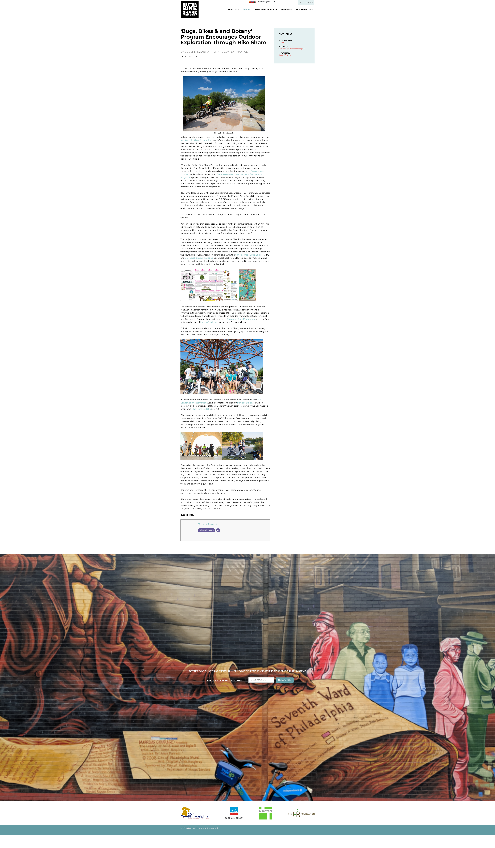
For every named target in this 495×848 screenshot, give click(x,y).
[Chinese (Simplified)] (250, 2)
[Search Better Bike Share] (300, 2)
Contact (309, 3)
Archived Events (304, 9)
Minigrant (301, 49)
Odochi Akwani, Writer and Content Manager (217, 51)
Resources (286, 9)
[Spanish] (255, 2)
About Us (232, 9)
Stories (246, 9)
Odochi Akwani (207, 524)
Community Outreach (287, 49)
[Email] (218, 530)
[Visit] (194, 813)
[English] (252, 2)
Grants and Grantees (265, 9)
